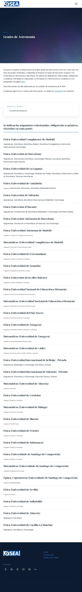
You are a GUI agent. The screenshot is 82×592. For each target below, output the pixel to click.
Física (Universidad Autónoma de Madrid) (27, 230)
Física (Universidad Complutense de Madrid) (29, 139)
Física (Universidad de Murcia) (21, 419)
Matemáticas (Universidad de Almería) (26, 383)
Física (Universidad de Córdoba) (22, 395)
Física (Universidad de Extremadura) (24, 254)
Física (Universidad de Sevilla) (20, 489)
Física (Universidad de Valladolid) (22, 501)
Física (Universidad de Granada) (22, 266)
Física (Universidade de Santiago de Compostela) (31, 454)
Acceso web (49, 555)
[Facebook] (5, 569)
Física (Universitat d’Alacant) (20, 207)
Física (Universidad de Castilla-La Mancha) (28, 525)
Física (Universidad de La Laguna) (22, 168)
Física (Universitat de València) (21, 195)
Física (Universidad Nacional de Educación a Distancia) (35, 289)
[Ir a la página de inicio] (11, 3)
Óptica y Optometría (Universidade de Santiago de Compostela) (40, 478)
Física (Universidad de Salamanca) (23, 442)
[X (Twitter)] (17, 569)
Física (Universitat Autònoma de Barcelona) (28, 218)
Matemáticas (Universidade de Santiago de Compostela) (36, 466)
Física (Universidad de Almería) (21, 513)
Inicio (46, 552)
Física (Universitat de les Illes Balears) (25, 277)
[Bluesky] (29, 569)
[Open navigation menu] (76, 3)
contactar (58, 91)
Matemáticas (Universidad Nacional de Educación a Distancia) (39, 301)
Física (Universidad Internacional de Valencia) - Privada (35, 372)
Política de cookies (51, 558)
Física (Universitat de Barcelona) (22, 154)
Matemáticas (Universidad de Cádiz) (24, 348)
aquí (23, 82)
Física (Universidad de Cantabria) (22, 183)
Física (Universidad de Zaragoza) (22, 324)
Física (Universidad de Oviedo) (21, 430)
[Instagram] (11, 569)
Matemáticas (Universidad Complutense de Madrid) (33, 242)
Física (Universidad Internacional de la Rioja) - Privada (34, 360)
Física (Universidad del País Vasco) (23, 313)
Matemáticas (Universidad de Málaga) (25, 407)
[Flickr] (35, 569)
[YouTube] (23, 569)
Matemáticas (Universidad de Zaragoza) (26, 336)
